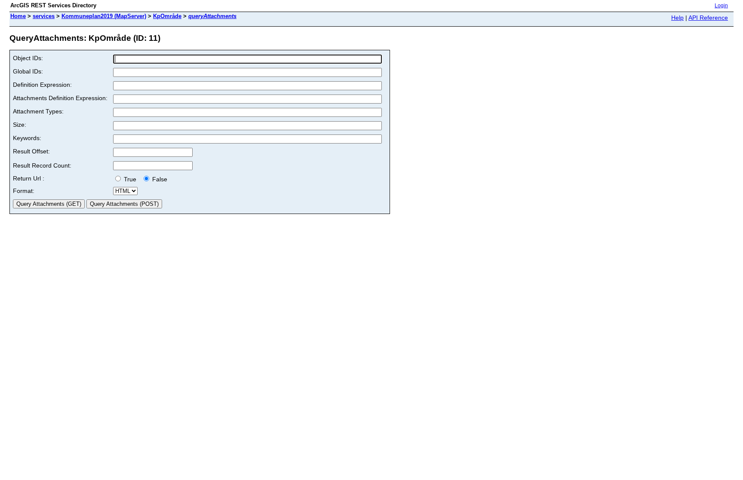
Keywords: (27, 138)
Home (18, 16)
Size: (19, 124)
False (158, 179)
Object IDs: (28, 58)
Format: (23, 190)
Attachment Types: (38, 111)
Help (677, 17)
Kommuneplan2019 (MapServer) (103, 16)
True (131, 179)
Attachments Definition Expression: (60, 98)
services (44, 16)
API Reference (708, 17)
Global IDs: (28, 71)
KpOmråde (167, 16)
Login (721, 5)
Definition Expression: (42, 84)
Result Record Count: (42, 165)
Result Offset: (31, 151)
